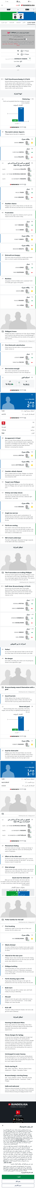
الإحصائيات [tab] (11, 22)
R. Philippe (26, 51)
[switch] (25, 39)
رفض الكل (18, 1181)
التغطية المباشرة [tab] (31, 22)
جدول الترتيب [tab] (4, 22)
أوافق (19, 1176)
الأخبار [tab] (24, 22)
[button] (2, 5)
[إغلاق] (3, 1125)
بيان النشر (6, 1162)
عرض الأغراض (18, 1185)
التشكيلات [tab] (18, 22)
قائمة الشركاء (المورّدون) (27, 1172)
